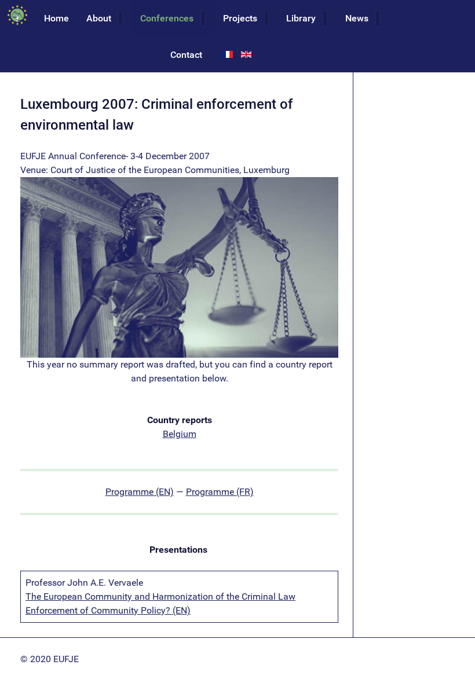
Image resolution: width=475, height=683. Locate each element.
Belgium (179, 433)
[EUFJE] (17, 15)
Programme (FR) (220, 491)
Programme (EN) (139, 491)
